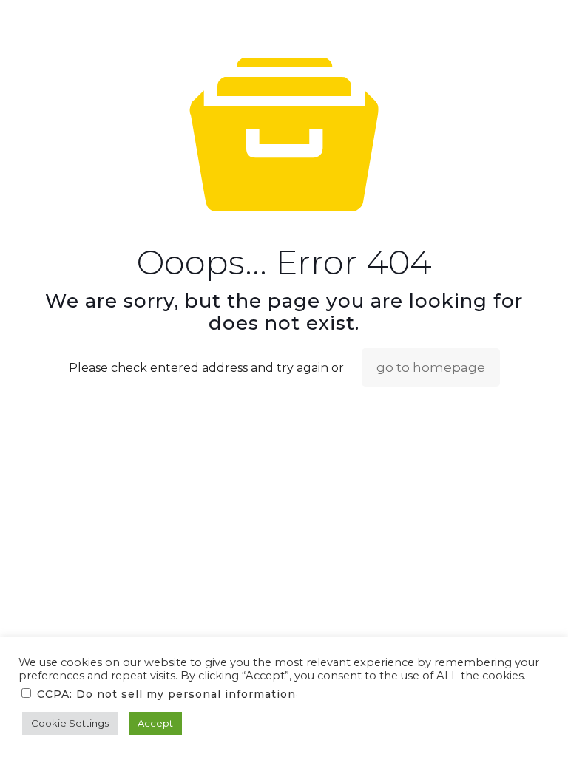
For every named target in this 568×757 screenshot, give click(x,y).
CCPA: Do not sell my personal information (166, 694)
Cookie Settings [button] (70, 723)
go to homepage (430, 367)
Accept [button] (155, 723)
